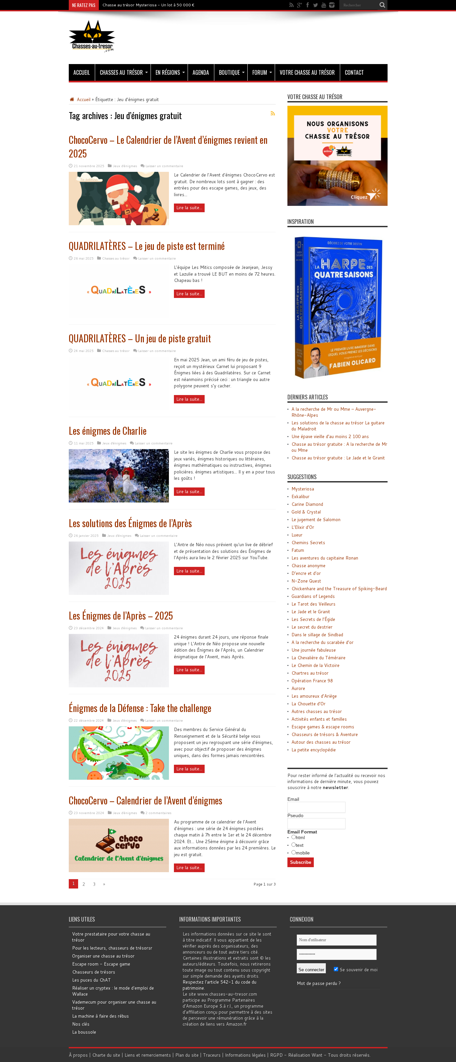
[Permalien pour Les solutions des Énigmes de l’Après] (119, 593)
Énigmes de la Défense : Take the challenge (140, 708)
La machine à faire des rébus (100, 1016)
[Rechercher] (383, 5)
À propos (78, 1055)
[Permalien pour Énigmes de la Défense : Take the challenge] (119, 778)
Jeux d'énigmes (125, 165)
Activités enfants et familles (319, 719)
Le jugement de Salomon (315, 519)
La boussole (84, 1032)
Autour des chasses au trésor (321, 742)
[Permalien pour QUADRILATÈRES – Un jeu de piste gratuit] (119, 408)
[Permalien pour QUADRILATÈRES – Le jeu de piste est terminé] (119, 316)
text (299, 845)
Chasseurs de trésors (93, 972)
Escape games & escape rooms (322, 727)
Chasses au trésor (121, 72)
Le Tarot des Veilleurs (313, 604)
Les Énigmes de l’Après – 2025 (121, 615)
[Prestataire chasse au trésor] (337, 204)
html (300, 837)
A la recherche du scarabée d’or (322, 642)
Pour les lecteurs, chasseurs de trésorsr (112, 948)
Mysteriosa (302, 489)
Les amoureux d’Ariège (314, 696)
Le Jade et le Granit (310, 612)
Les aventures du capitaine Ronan (324, 558)
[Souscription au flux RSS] (273, 113)
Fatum (297, 550)
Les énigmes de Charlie (108, 430)
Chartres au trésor (309, 673)
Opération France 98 (312, 681)
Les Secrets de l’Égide (313, 619)
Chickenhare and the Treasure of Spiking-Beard (339, 589)
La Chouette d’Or (308, 704)
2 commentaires (158, 812)
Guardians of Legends (313, 596)
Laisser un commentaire (164, 165)
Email (293, 799)
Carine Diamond (307, 504)
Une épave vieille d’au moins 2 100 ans (330, 436)
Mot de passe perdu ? (319, 983)
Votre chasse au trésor (307, 72)
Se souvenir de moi (358, 970)
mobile (303, 852)
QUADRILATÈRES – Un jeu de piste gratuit (140, 338)
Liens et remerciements (148, 1055)
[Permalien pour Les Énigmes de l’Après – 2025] (119, 686)
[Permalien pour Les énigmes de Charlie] (119, 501)
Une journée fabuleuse (313, 650)
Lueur (296, 535)
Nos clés (80, 1024)
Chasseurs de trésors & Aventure (324, 734)
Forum (259, 72)
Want (316, 1055)
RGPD (276, 1055)
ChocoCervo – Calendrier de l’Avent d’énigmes (145, 800)
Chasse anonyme (308, 566)
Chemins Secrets (308, 543)
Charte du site (106, 1055)
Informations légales (245, 1055)
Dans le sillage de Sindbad (317, 635)
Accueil (81, 72)
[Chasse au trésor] (92, 47)
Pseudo (295, 815)
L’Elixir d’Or (302, 527)
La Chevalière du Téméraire (318, 658)
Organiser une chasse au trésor (103, 956)
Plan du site (187, 1055)
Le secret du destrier (311, 627)
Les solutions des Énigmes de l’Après (130, 523)
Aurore (298, 688)
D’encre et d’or (306, 573)
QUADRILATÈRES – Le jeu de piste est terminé (147, 246)
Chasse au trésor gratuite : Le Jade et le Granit (338, 458)
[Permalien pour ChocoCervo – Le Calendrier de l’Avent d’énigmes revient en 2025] (119, 224)
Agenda (201, 72)
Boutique (229, 72)
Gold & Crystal (306, 512)
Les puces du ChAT (91, 980)
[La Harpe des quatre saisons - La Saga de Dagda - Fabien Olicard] (337, 380)
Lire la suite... (189, 208)
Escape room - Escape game (101, 964)
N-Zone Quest (306, 581)
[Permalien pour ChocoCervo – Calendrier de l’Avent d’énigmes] (119, 870)
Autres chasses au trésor (316, 711)
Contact (354, 72)
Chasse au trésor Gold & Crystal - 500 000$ (144, 5)
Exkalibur (300, 496)
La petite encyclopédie (313, 750)
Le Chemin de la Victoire (315, 665)
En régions (168, 72)
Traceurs (212, 1055)
